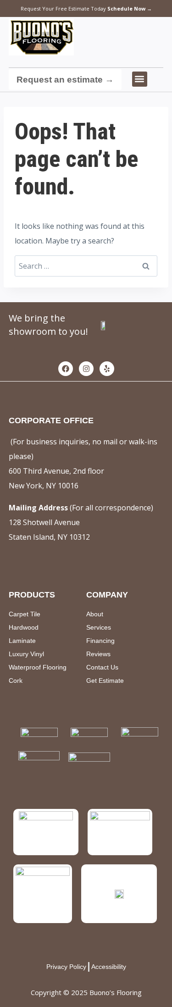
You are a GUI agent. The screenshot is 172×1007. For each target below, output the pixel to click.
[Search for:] (86, 266)
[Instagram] (86, 368)
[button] (139, 79)
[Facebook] (65, 368)
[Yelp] (107, 368)
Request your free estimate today (86, 8)
